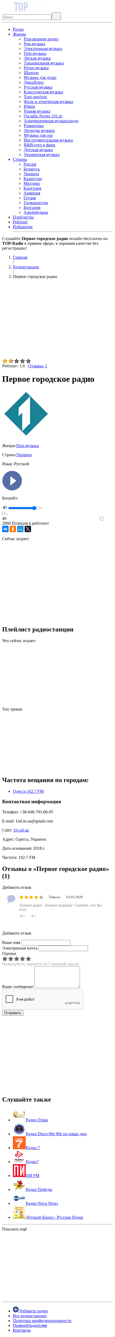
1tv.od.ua (21, 830)
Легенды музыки (39, 130)
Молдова (32, 183)
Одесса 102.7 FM (28, 791)
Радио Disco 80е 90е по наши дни (56, 1134)
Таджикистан (36, 202)
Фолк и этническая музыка (48, 101)
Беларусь (32, 169)
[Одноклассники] (13, 529)
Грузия (30, 198)
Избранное (23, 226)
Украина (31, 174)
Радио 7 (33, 1147)
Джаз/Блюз (34, 82)
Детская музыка (38, 149)
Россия (30, 164)
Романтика (34, 125)
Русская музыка (38, 87)
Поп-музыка (35, 53)
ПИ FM (32, 1175)
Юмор (29, 106)
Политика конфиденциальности (42, 1320)
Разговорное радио (41, 39)
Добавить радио (33, 1311)
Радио (18, 29)
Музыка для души (40, 77)
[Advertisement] (57, 320)
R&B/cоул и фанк (39, 145)
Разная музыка (37, 111)
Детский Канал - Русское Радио (54, 1217)
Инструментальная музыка (48, 140)
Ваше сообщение (17, 986)
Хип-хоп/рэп (35, 96)
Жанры (19, 34)
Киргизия (32, 188)
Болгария (32, 207)
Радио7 (32, 1161)
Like (109, 519)
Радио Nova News (42, 1203)
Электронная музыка (43, 48)
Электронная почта (19, 948)
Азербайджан (36, 212)
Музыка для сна (38, 135)
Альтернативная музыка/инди (51, 121)
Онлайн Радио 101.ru (43, 116)
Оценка (9, 953)
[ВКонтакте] (5, 529)
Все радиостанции (30, 1315)
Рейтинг (20, 222)
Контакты (22, 1330)
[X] (28, 529)
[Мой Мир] (20, 529)
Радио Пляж (37, 1120)
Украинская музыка (42, 154)
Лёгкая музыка (37, 58)
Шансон (31, 72)
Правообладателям (30, 1325)
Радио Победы (39, 1189)
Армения (32, 193)
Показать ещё (14, 1229)
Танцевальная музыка (44, 63)
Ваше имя (11, 942)
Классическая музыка (43, 92)
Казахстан (33, 178)
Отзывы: (37, 366)
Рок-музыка (34, 43)
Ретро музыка (36, 68)
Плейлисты (23, 217)
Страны (20, 159)
